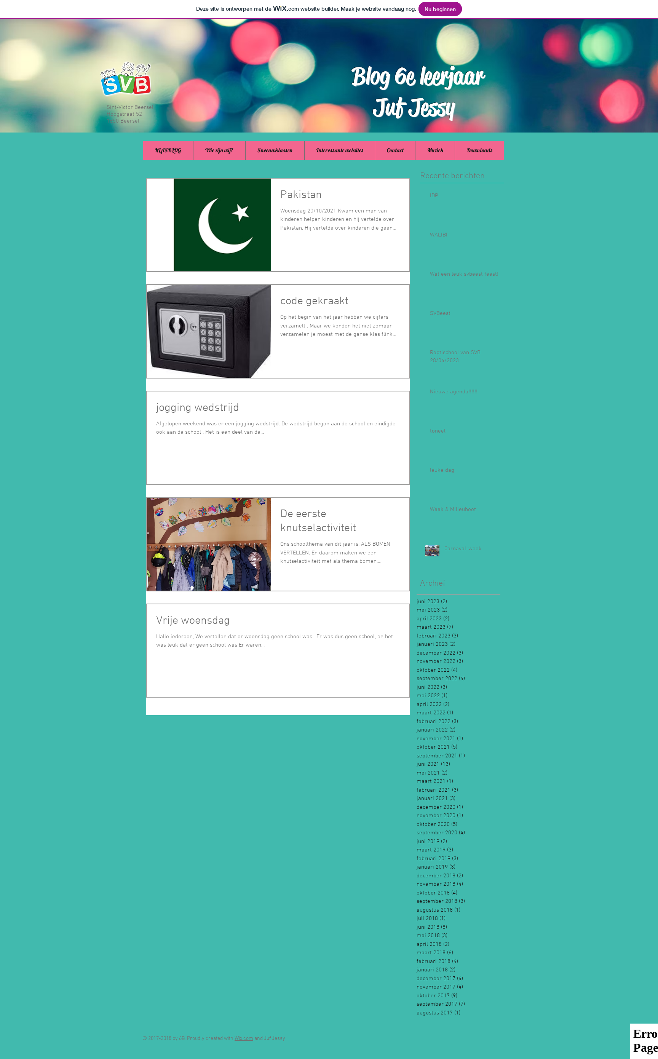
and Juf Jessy (269, 1038)
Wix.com (244, 1038)
